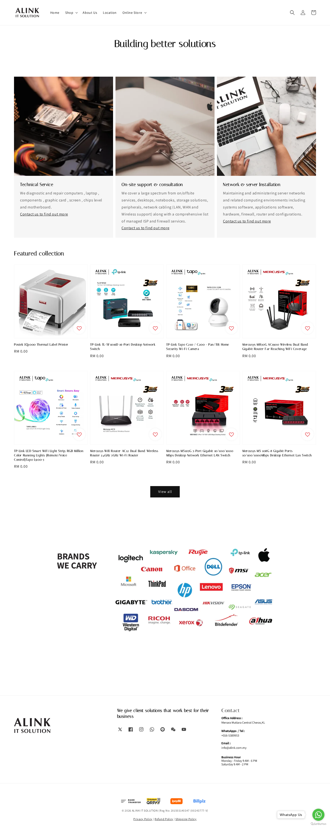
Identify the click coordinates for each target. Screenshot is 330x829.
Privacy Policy (142, 819)
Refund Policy (164, 819)
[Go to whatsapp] (318, 815)
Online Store (132, 12)
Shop (69, 12)
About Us (90, 12)
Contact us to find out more (44, 214)
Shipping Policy (186, 819)
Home (54, 12)
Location (110, 12)
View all (165, 491)
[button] (292, 12)
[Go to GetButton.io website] (318, 824)
